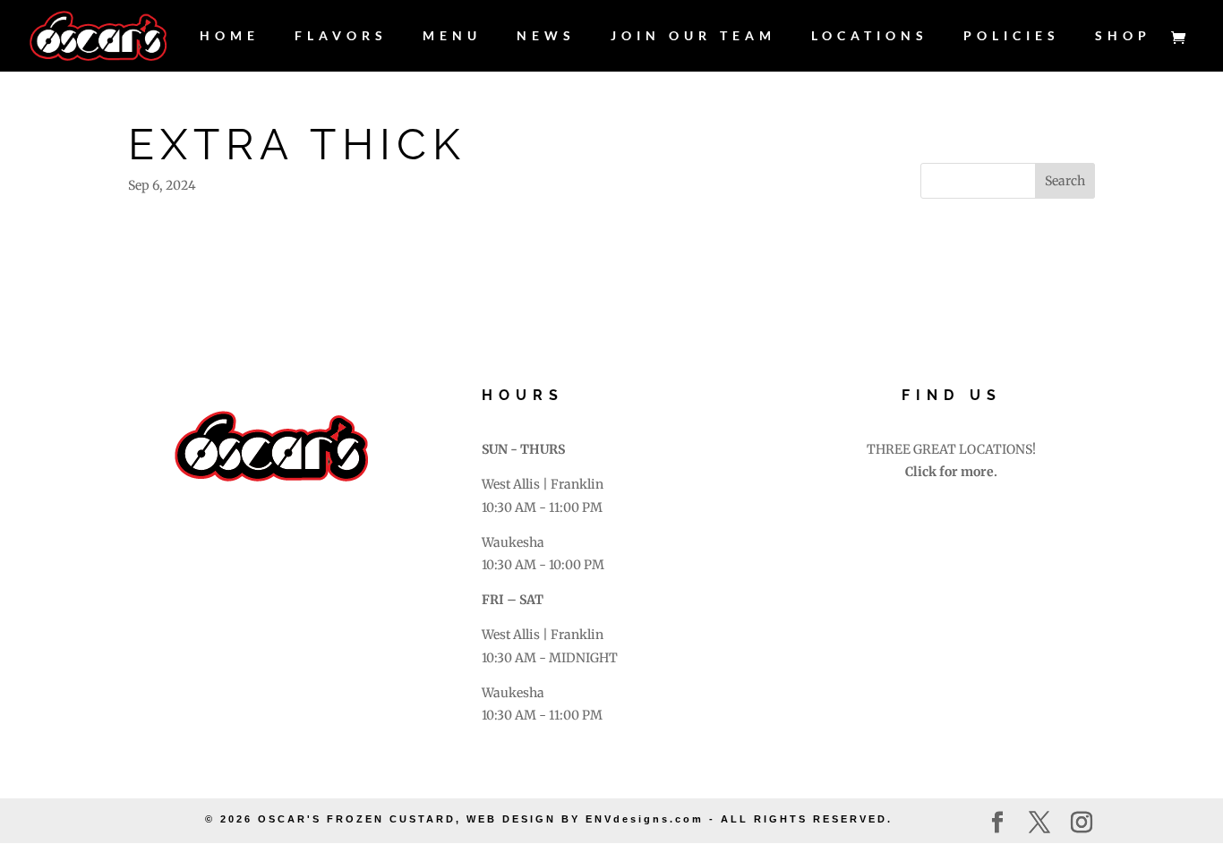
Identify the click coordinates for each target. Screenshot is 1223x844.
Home (230, 36)
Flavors (341, 36)
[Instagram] (1081, 823)
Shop (1123, 36)
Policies (1011, 36)
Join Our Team (693, 36)
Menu (452, 36)
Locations (869, 36)
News (546, 36)
